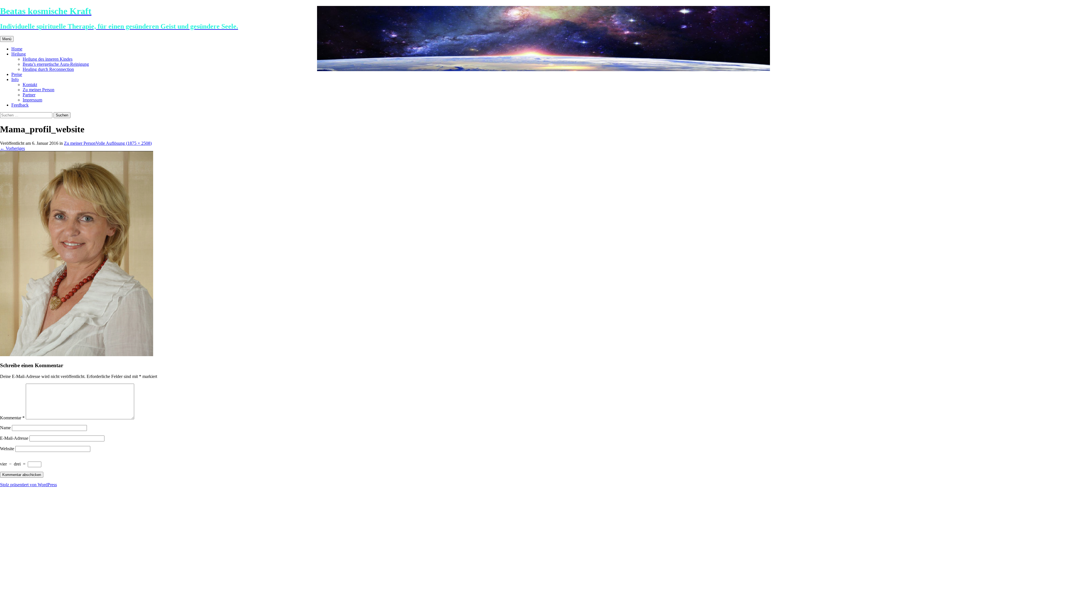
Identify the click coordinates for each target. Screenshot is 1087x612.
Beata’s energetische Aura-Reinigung (56, 64)
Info (15, 79)
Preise (16, 74)
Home (16, 48)
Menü (6, 39)
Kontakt (30, 84)
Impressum (32, 99)
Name (5, 427)
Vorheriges (12, 148)
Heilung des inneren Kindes (47, 59)
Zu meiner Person (38, 89)
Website (7, 448)
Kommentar (12, 417)
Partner (29, 94)
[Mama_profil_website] (76, 354)
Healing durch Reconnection (48, 69)
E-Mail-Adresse (14, 438)
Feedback (20, 105)
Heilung (18, 54)
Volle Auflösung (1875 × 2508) (124, 143)
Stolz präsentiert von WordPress (28, 484)
